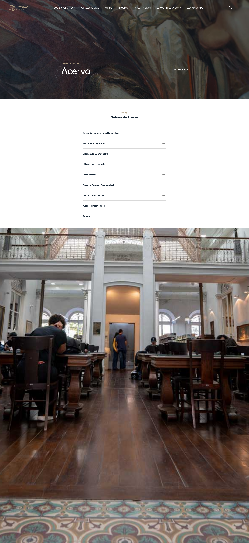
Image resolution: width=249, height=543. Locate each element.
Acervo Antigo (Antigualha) (98, 184)
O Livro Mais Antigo (94, 195)
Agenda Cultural (90, 8)
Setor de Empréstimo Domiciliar (101, 133)
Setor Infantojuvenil (94, 143)
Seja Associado (195, 8)
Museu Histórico (142, 8)
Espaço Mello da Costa (169, 8)
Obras (86, 216)
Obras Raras (90, 174)
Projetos (123, 8)
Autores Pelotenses (94, 205)
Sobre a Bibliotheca (64, 8)
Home (177, 69)
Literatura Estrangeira (95, 153)
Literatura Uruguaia (94, 164)
